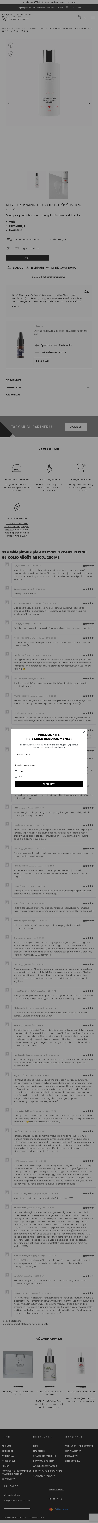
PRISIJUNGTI (49, 784)
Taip (21, 771)
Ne (20, 776)
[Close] (84, 732)
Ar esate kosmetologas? (25, 765)
